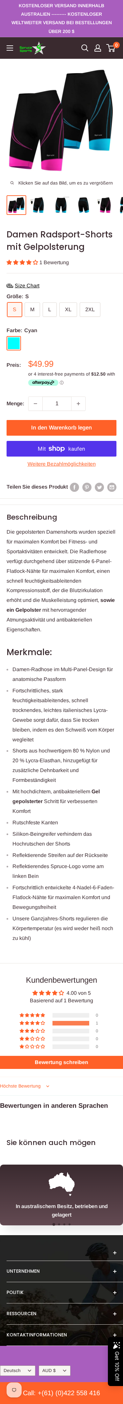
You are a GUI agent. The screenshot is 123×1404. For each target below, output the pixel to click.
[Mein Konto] (97, 48)
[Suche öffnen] (85, 48)
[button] (23, 262)
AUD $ (49, 1370)
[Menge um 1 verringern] (35, 404)
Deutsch (12, 1370)
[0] (111, 48)
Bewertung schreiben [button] (61, 1062)
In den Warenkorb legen (61, 428)
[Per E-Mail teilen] (111, 487)
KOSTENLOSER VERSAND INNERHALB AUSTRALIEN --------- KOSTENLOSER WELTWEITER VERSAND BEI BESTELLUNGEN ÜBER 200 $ (61, 18)
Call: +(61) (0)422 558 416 (61, 1392)
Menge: (15, 403)
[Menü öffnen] (10, 48)
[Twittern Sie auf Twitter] (99, 487)
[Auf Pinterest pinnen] (87, 487)
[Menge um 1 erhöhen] (78, 404)
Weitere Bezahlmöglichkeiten (62, 464)
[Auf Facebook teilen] (74, 487)
